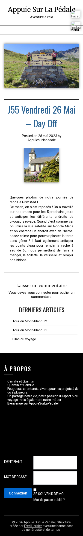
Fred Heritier (33, 526)
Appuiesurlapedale (41, 140)
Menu (75, 30)
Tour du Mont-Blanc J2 (29, 321)
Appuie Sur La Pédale (41, 9)
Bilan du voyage (24, 339)
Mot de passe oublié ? (49, 500)
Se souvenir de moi (48, 494)
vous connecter (39, 292)
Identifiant (13, 461)
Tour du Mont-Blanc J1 (29, 330)
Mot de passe (15, 477)
